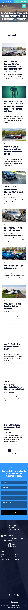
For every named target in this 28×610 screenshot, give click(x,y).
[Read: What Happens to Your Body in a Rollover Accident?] (14, 291)
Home (2, 554)
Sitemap (13, 607)
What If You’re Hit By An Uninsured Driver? (13, 267)
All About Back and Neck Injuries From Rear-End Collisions (13, 108)
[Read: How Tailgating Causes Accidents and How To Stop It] (14, 412)
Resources (17, 559)
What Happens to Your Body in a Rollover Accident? (12, 306)
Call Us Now (8, 2)
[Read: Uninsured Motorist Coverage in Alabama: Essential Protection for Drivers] (14, 134)
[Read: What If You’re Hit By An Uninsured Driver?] (14, 253)
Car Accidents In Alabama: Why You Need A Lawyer (13, 191)
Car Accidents (7, 58)
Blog (16, 557)
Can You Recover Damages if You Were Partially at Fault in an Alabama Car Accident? (13, 65)
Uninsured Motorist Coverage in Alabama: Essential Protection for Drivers (13, 150)
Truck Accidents (19, 103)
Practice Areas (5, 559)
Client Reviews (5, 561)
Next (14, 453)
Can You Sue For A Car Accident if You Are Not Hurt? (13, 346)
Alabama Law (7, 101)
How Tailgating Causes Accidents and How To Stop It (12, 427)
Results (17, 554)
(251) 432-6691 (15, 546)
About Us (3, 557)
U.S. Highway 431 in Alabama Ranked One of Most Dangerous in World (14, 387)
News (12, 58)
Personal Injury (12, 103)
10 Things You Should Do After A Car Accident (13, 229)
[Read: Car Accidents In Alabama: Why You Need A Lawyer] (14, 177)
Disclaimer (18, 607)
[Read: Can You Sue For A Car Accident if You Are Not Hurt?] (14, 331)
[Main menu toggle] (24, 6)
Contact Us (18, 561)
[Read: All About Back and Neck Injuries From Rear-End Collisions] (14, 92)
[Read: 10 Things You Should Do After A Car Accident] (14, 215)
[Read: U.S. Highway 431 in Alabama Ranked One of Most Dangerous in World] (14, 372)
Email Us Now (22, 2)
